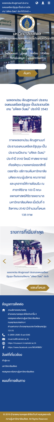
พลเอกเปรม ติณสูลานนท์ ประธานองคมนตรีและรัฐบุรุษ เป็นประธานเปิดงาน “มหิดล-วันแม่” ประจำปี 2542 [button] (16, 7)
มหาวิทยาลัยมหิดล (9, 366)
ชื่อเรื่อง (34, 53)
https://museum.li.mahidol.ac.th (22, 343)
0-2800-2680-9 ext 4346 (19, 335)
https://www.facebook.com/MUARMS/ (25, 347)
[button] (37, 3)
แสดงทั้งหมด (38, 287)
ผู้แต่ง (24, 53)
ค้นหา (27, 73)
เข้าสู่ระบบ (6, 360)
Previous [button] (4, 261)
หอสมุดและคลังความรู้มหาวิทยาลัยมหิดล (18, 372)
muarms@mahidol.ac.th (18, 339)
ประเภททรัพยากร (37, 58)
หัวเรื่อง (45, 53)
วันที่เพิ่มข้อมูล (17, 58)
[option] (26, 260)
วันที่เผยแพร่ (11, 53)
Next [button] (49, 261)
